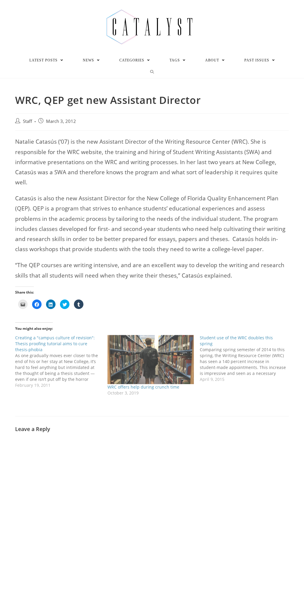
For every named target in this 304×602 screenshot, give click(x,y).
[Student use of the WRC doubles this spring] (246, 358)
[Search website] (152, 72)
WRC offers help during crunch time (143, 387)
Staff (27, 121)
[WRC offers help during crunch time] (150, 359)
